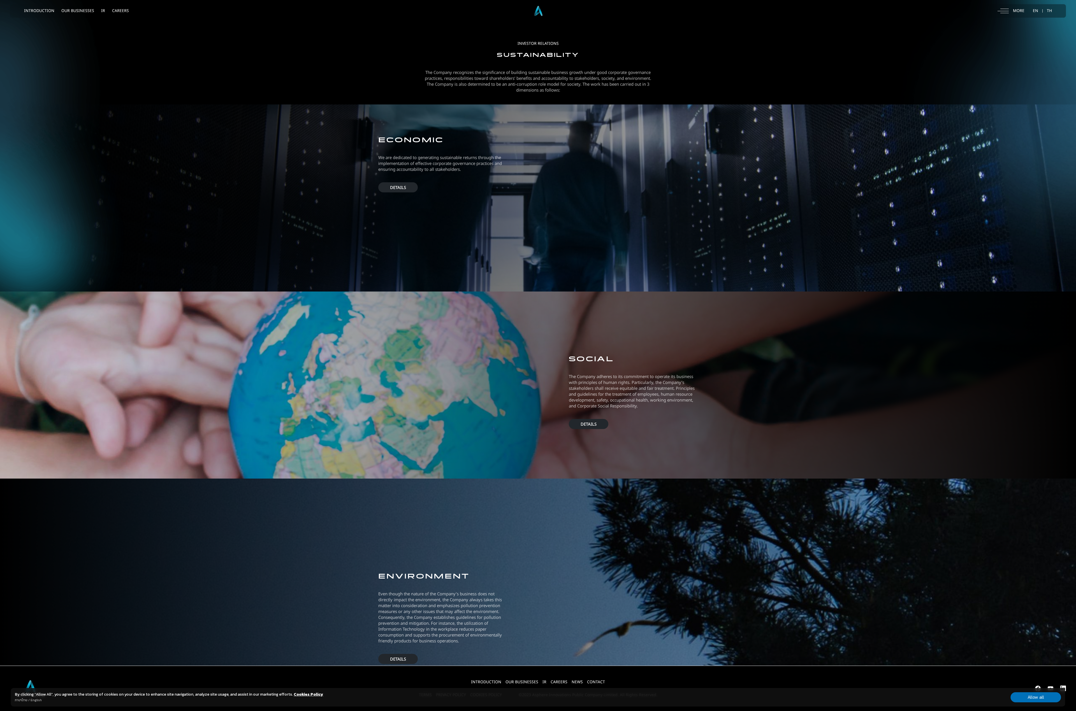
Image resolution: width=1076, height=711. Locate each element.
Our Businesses (521, 682)
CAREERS (120, 11)
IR (103, 11)
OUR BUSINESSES (77, 11)
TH (1049, 10)
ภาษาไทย (21, 700)
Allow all (1036, 697)
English (36, 700)
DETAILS (398, 188)
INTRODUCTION (39, 11)
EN (1035, 10)
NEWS (577, 682)
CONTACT (596, 682)
